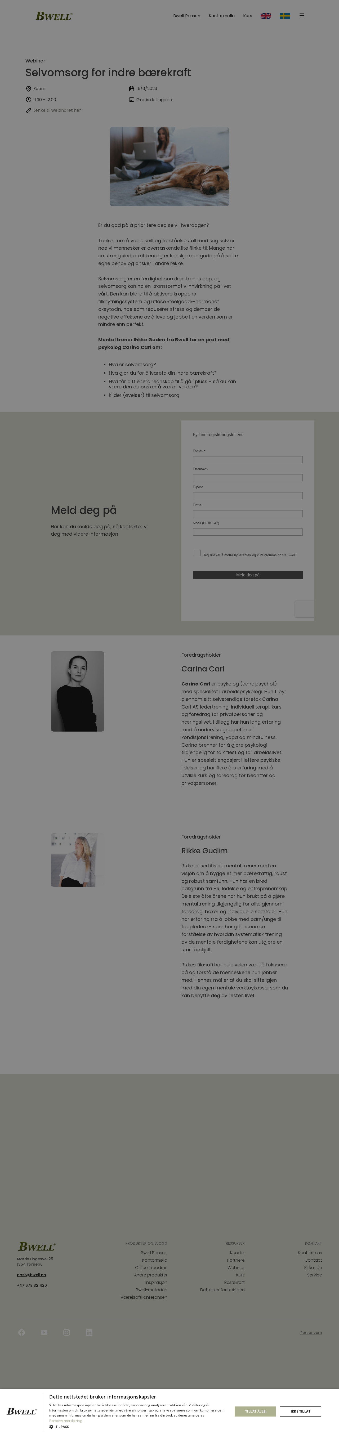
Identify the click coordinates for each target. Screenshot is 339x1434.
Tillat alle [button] (255, 1411)
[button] (138, 1426)
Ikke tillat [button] (300, 1411)
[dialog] (169, 1411)
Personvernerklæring (65, 1420)
